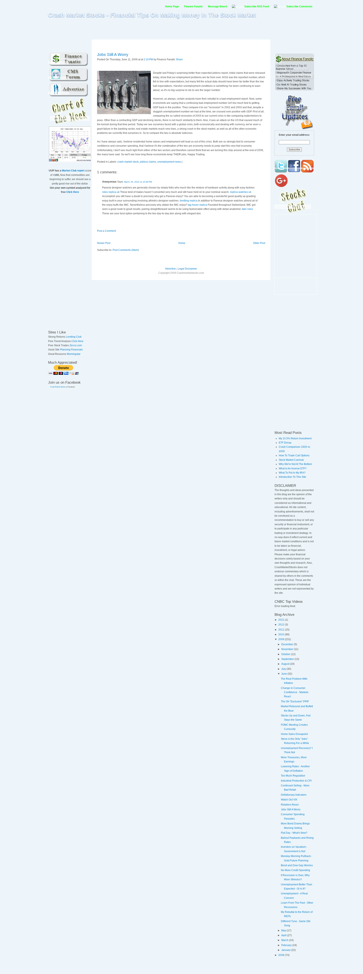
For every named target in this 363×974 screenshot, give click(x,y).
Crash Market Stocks (57, 387)
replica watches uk (240, 192)
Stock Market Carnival (291, 459)
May (284, 930)
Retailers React (290, 804)
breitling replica (188, 200)
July (284, 668)
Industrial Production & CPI (296, 780)
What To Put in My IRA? (292, 472)
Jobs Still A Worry (112, 54)
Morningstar (73, 354)
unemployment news (169, 161)
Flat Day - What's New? (294, 832)
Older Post (259, 243)
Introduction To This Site (292, 476)
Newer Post (103, 243)
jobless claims (148, 161)
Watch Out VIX (289, 799)
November (287, 649)
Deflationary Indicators (293, 794)
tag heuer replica (198, 204)
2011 (281, 629)
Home (181, 243)
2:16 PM (148, 59)
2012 (281, 624)
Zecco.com (76, 345)
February (286, 945)
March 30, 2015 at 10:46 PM (138, 182)
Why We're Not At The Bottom (295, 464)
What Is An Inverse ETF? (292, 468)
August (285, 663)
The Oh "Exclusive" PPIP (295, 701)
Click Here (72, 192)
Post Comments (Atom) (126, 250)
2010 (281, 634)
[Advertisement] (181, 28)
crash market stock (128, 161)
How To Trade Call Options (294, 455)
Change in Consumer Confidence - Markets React (294, 692)
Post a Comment (106, 230)
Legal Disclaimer (187, 268)
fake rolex (247, 209)
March (285, 940)
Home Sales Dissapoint (294, 734)
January (286, 950)
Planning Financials (71, 349)
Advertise (170, 268)
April (284, 935)
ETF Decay (285, 442)
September (288, 659)
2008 (281, 955)
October (286, 654)
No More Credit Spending (295, 870)
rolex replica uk (111, 192)
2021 (281, 619)
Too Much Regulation (293, 775)
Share (179, 59)
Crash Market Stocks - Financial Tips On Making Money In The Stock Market (152, 15)
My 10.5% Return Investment (295, 438)
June (284, 673)
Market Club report (73, 170)
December (287, 644)
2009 (281, 639)
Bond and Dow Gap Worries (297, 865)
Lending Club (74, 336)
